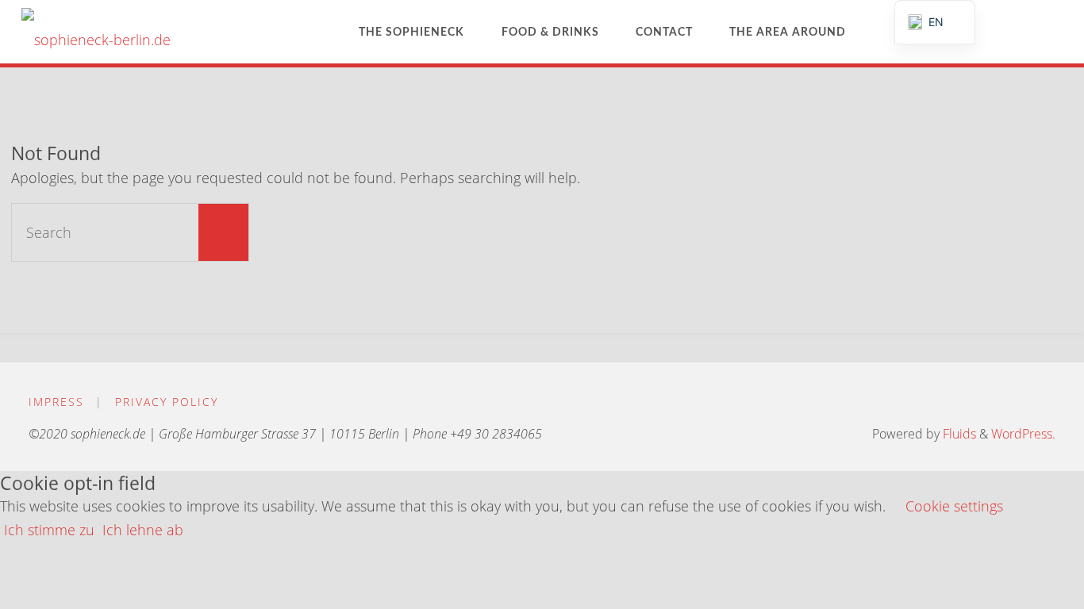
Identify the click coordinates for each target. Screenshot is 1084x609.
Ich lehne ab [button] (142, 529)
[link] (878, 31)
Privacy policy (166, 401)
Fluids (958, 433)
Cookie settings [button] (954, 505)
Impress (56, 401)
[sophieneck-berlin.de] (96, 31)
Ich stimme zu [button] (49, 529)
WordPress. (1023, 433)
